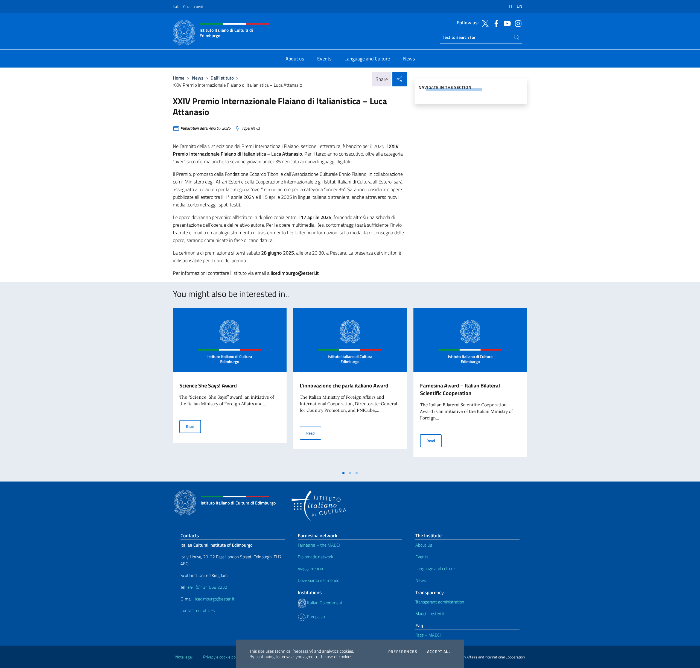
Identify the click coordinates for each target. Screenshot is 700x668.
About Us (423, 545)
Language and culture (435, 568)
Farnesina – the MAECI (319, 545)
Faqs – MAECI (428, 635)
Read (193, 426)
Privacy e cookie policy (222, 657)
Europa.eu (315, 616)
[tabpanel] (230, 388)
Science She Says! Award (208, 385)
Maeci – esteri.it (429, 613)
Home (179, 77)
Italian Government (188, 6)
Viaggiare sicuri (311, 568)
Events (421, 556)
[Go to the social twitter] (484, 23)
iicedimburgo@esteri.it (214, 599)
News (197, 77)
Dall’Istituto (222, 77)
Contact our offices (197, 610)
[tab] (343, 473)
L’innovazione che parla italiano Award (344, 385)
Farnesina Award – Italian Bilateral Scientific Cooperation (460, 389)
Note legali (184, 657)
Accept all (439, 652)
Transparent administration (439, 602)
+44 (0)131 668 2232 (207, 587)
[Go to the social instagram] (516, 23)
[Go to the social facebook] (494, 23)
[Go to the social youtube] (505, 23)
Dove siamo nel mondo (318, 580)
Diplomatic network (315, 556)
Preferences (402, 652)
